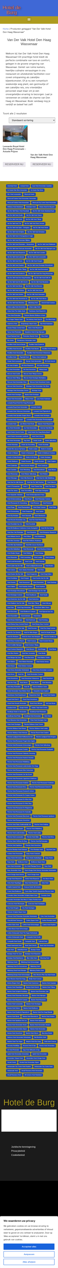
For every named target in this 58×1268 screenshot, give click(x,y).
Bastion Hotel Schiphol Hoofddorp (17, 991)
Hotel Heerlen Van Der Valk (41, 578)
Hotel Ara (21, 674)
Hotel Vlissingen (12, 478)
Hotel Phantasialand (24, 507)
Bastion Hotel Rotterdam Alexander (17, 995)
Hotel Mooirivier (31, 532)
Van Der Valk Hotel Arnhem (15, 294)
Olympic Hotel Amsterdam (33, 361)
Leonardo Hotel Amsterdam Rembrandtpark (39, 419)
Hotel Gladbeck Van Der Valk (15, 603)
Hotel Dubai (37, 616)
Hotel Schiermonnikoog (14, 499)
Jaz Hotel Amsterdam (30, 428)
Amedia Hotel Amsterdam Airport (29, 1062)
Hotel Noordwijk (30, 524)
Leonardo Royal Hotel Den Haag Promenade (20, 403)
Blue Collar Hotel (32, 958)
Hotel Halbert (11, 586)
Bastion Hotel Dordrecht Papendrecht (18, 1012)
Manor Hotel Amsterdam (14, 399)
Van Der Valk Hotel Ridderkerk (46, 244)
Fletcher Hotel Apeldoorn (14, 845)
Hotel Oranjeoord (27, 511)
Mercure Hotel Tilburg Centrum (33, 373)
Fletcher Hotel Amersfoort (33, 845)
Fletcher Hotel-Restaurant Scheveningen (19, 745)
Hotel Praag (10, 507)
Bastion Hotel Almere (32, 1033)
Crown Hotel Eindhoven (14, 891)
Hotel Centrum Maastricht (15, 649)
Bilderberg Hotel (35, 966)
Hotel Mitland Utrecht (13, 536)
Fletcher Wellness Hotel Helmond (17, 732)
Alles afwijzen (29, 1262)
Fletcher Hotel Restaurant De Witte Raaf (19, 799)
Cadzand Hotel (42, 941)
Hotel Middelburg (39, 536)
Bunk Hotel (10, 949)
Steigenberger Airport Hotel (29, 323)
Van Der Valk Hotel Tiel (14, 223)
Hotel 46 (26, 686)
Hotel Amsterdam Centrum (35, 674)
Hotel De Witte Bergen (30, 632)
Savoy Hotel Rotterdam (14, 332)
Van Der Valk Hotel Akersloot (15, 302)
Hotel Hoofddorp (12, 578)
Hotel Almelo (35, 682)
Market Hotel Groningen (32, 394)
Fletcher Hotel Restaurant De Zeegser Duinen (20, 795)
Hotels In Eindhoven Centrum (46, 453)
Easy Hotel (48, 866)
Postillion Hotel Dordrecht (36, 344)
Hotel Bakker (11, 661)
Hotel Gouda (43, 595)
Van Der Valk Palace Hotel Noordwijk (18, 211)
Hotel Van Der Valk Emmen (15, 482)
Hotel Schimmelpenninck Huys (35, 494)
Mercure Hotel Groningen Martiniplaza (35, 378)
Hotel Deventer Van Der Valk (15, 628)
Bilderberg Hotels (12, 962)
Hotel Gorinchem (34, 599)
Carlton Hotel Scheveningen (31, 924)
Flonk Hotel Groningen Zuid (38, 720)
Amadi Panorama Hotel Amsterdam (32, 1070)
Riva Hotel (45, 336)
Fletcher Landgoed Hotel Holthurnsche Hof (20, 736)
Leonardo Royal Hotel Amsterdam (17, 407)
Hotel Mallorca (27, 553)
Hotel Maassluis (12, 557)
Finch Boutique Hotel (37, 849)
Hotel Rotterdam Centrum (42, 499)
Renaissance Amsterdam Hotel (26, 340)
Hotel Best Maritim (12, 653)
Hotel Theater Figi (36, 486)
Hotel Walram (44, 474)
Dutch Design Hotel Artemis (15, 874)
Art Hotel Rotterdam (13, 1050)
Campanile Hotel (30, 941)
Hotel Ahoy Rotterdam (14, 686)
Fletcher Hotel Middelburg (34, 828)
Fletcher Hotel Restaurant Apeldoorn (43, 816)
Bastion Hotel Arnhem (48, 1016)
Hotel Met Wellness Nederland (32, 540)
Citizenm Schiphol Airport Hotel (16, 912)
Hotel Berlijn (41, 653)
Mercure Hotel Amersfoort (15, 386)
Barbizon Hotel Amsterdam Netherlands (19, 1037)
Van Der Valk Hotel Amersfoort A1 (17, 298)
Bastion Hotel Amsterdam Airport (17, 1029)
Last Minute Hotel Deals (27, 424)
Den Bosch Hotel (48, 878)
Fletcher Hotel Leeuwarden (15, 837)
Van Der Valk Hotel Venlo (14, 219)
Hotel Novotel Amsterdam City (16, 519)
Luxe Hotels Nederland (43, 399)
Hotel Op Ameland (12, 515)
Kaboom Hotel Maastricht (45, 424)
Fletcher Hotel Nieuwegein (15, 828)
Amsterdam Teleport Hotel (15, 1058)
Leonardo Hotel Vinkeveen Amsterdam (18, 411)
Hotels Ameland (39, 461)
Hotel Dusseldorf (12, 616)
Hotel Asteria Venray (43, 661)
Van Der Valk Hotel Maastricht (16, 252)
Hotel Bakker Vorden (44, 657)
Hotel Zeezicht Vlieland (27, 465)
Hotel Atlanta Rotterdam (26, 661)
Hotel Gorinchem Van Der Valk (16, 599)
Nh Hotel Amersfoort (30, 369)
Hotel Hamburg (51, 582)
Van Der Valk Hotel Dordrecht (16, 273)
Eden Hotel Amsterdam (14, 866)
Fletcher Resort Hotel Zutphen (40, 732)
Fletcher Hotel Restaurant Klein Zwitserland (20, 770)
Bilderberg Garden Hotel (37, 970)
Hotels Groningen (46, 457)
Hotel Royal (28, 499)
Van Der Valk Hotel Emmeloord (39, 269)
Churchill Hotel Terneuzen (15, 920)
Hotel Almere (24, 682)
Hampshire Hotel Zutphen (41, 691)
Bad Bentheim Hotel (40, 1037)
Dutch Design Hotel (33, 874)
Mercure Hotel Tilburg (13, 378)
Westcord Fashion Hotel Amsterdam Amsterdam (21, 198)
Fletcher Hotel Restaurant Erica (16, 787)
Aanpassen (29, 1254)
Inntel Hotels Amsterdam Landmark (17, 436)
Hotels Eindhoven (12, 461)
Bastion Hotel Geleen (13, 1008)
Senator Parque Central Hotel (16, 327)
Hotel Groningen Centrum (14, 595)
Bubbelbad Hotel (22, 949)
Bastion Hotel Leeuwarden (15, 1004)
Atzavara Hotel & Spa (29, 1045)
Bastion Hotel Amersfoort (14, 1033)
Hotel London (38, 557)
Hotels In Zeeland (46, 449)
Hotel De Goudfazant (50, 636)
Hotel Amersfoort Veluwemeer (30, 678)
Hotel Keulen (49, 565)
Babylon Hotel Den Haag (33, 1041)
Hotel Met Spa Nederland (14, 545)
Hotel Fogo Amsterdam (24, 607)
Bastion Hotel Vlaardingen (15, 987)
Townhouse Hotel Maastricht (37, 311)
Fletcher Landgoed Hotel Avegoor (46, 736)
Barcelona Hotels (47, 1033)
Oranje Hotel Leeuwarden (14, 361)
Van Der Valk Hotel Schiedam (36, 232)
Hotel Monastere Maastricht (48, 532)
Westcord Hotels (29, 194)
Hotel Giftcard (47, 603)
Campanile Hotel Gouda (14, 941)
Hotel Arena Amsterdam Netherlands (18, 670)
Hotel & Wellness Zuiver (40, 686)
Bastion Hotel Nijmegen (39, 995)
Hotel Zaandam (11, 469)
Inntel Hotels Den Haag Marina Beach (39, 432)
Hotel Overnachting (13, 511)
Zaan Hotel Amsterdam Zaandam (42, 186)
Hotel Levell (28, 561)
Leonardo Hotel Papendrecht (42, 411)
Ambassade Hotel (12, 1070)
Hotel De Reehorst (12, 636)
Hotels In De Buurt (31, 457)
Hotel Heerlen (11, 582)
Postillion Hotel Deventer (14, 348)
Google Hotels (24, 707)
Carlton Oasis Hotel (13, 924)
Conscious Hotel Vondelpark (36, 903)
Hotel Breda (52, 649)
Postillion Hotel (11, 357)
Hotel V (25, 486)
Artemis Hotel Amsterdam (46, 1045)
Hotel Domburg (43, 620)
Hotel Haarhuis (40, 586)
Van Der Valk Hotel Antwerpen (36, 294)
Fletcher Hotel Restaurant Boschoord (18, 816)
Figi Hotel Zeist (50, 849)
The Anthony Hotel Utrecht (34, 319)
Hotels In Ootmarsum (27, 453)
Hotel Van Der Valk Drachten (35, 482)
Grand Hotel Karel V (13, 699)
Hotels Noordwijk (43, 444)
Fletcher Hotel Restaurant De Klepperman (19, 808)
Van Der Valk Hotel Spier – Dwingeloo (18, 227)
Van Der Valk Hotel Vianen (34, 215)
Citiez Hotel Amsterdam (48, 916)
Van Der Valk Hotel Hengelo (34, 261)
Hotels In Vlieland (12, 453)
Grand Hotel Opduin (49, 695)
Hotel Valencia (51, 482)
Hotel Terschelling (26, 490)
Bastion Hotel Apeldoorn (37, 1020)
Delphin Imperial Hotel (13, 887)
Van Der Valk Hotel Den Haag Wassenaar (40, 273)
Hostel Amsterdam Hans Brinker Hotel (18, 691)
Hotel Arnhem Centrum (25, 666)
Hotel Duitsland (25, 616)
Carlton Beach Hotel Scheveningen (17, 928)
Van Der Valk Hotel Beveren (34, 286)
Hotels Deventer (26, 461)
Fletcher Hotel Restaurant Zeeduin (17, 749)
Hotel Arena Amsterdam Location (42, 670)
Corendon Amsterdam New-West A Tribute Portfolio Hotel (24, 899)
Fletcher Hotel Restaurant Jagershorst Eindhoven (21, 778)
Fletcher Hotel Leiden (34, 833)
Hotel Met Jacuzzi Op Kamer (34, 545)
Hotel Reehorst (47, 503)
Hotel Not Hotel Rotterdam (37, 519)
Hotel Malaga (39, 553)
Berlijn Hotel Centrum (35, 979)
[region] (29, 1242)
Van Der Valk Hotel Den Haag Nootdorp (19, 277)
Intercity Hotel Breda (46, 428)
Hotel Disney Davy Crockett (40, 624)
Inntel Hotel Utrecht (38, 436)
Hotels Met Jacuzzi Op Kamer (16, 449)
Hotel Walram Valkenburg (28, 474)
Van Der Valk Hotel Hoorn (14, 261)
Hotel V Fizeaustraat (13, 486)
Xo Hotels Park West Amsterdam (17, 190)
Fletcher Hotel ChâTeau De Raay (17, 841)
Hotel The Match (50, 486)
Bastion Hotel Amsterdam (37, 1029)
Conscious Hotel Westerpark (15, 903)
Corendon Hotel (45, 895)
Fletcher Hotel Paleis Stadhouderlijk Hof (19, 824)
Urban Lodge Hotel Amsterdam (16, 307)
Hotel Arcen (10, 674)
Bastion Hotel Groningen (33, 1004)
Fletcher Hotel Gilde (33, 837)
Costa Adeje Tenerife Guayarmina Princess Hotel (39, 891)
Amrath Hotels (11, 1062)
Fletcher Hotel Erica (48, 837)
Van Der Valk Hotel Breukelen (39, 282)
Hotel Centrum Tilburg (31, 645)
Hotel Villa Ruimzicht (27, 478)
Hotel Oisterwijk (26, 515)
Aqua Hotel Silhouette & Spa (31, 1050)
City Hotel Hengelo (13, 908)
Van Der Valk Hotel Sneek (40, 227)
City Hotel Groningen (28, 908)
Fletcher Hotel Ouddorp (41, 824)
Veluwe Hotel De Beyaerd (46, 207)
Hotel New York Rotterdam (15, 532)
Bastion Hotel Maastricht (38, 999)
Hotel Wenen (52, 469)
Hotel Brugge (41, 649)
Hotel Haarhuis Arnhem (26, 586)
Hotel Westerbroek (39, 469)
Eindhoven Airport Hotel (38, 862)
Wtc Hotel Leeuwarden (14, 194)
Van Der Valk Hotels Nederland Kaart (43, 211)
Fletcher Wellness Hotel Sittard (16, 728)
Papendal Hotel (24, 357)
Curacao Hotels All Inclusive (32, 887)
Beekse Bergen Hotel (13, 983)
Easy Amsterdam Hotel (14, 870)
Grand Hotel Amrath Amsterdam (16, 703)
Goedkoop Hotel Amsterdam (32, 716)
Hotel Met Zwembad (13, 540)
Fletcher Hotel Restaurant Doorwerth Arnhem (20, 791)
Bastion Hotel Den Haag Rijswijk (42, 1012)
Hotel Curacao (31, 641)
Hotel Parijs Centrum (39, 507)
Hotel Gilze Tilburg (33, 603)
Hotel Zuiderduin (12, 465)
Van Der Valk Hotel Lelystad (15, 257)
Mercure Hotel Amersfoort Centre (40, 382)
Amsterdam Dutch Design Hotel (35, 1058)
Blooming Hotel (44, 958)
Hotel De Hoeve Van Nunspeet (31, 636)
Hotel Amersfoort (48, 678)
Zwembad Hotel (12, 186)
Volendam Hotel (31, 207)
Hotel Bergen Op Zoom (14, 657)
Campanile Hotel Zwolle (34, 937)
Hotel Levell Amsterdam (14, 561)
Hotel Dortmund (30, 620)
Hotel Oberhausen (40, 515)
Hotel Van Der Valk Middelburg (45, 478)
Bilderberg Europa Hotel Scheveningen (18, 974)
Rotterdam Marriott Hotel (30, 336)
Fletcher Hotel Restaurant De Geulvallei (19, 812)
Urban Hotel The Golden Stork (16, 311)
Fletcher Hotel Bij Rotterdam (39, 841)
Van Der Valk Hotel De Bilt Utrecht (17, 282)
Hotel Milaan (27, 536)
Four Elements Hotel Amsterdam (17, 720)
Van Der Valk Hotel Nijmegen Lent (45, 248)
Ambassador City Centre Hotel (43, 1066)
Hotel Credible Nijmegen (14, 645)
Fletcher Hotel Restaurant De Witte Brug (19, 803)
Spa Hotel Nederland (46, 323)
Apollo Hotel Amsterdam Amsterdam (18, 1054)
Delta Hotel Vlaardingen (14, 883)
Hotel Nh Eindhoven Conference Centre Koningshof (22, 528)
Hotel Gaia (10, 607)
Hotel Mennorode (28, 549)
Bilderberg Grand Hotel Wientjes (16, 970)
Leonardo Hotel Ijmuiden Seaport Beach (19, 415)
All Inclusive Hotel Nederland (33, 1075)
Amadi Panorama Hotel (14, 1075)
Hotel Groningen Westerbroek (16, 590)
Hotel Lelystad (40, 561)
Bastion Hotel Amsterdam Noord (16, 1025)
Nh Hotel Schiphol (12, 365)
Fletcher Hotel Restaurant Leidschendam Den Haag (22, 766)
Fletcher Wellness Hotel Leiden (38, 728)
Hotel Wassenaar (12, 474)
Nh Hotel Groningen (43, 365)
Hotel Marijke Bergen (13, 553)
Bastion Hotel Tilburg (49, 987)
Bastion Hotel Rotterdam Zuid (39, 991)
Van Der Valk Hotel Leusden (37, 252)
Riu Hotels (10, 340)
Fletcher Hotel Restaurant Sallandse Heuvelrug (21, 753)
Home (6, 28)
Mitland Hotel (43, 369)
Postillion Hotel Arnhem (49, 348)
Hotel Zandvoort (42, 465)
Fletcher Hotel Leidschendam (16, 833)
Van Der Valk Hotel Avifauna (15, 290)
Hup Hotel (27, 440)
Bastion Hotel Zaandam (49, 983)
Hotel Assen (11, 666)
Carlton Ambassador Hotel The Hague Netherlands (22, 933)
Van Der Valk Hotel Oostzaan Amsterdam (19, 248)
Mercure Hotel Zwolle (13, 373)
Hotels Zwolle (38, 440)
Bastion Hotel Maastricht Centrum (17, 999)
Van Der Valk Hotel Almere (38, 298)
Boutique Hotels (35, 949)
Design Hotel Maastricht (14, 878)
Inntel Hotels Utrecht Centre (15, 432)
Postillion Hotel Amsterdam (15, 353)
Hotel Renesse (35, 503)
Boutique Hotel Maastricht (33, 954)
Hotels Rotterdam (12, 444)
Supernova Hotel (12, 323)
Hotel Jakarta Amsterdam (26, 570)
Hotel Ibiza (41, 570)
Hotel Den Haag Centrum (47, 628)
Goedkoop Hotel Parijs (14, 716)
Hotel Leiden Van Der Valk (15, 565)
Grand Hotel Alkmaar (36, 703)
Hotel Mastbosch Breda (44, 549)
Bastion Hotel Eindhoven (31, 1008)
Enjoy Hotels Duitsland (33, 853)
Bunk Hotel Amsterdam (47, 945)
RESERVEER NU (14, 164)
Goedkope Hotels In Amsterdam (16, 711)
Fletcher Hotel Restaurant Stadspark (42, 749)
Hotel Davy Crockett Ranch (15, 641)
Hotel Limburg (50, 557)
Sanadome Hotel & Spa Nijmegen (34, 332)
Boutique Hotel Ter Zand (14, 954)
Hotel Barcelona (29, 657)
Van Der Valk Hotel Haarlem (15, 265)
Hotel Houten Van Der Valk (15, 574)
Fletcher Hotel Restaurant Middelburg (18, 762)
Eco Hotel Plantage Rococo (33, 866)
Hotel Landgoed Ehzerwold (34, 565)
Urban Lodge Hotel (34, 307)
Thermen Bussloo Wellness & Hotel (34, 315)
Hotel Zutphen (52, 461)
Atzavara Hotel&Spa (13, 1045)
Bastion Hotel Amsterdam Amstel (40, 1025)
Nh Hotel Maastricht (28, 365)
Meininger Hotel (36, 390)
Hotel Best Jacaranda (28, 653)
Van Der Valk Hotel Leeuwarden (36, 257)
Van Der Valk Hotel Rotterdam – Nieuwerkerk (20, 244)
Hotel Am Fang (11, 682)
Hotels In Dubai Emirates (14, 457)
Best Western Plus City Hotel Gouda (44, 974)
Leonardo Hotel (11, 424)
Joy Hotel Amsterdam (13, 428)
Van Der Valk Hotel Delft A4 (42, 277)
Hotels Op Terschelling (28, 444)
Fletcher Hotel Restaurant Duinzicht (40, 787)
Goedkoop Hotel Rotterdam (38, 711)
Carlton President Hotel (49, 920)
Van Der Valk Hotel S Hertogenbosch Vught (20, 236)
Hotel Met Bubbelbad (13, 549)
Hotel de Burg (12, 10)
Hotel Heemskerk (38, 582)
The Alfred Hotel (50, 319)
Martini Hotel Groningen (14, 394)
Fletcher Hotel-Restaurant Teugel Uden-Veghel (21, 741)
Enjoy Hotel (10, 862)
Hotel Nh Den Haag (47, 528)
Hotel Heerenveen (24, 582)
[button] (29, 19)
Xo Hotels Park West (37, 190)
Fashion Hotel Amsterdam (15, 853)
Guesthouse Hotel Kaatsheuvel (16, 695)
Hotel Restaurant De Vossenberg (17, 503)
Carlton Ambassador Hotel (15, 937)
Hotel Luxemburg (26, 557)
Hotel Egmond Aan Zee (46, 611)
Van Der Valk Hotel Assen (35, 290)
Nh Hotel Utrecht (50, 361)
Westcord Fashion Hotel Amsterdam (18, 202)
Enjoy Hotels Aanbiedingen (34, 858)
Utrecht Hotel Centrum (48, 302)
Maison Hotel (29, 399)
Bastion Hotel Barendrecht (30, 1016)
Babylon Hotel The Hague (15, 1041)
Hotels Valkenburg (50, 440)
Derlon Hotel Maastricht (32, 878)
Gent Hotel (47, 716)
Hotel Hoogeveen (32, 574)
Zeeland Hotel (24, 186)
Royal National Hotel (13, 336)
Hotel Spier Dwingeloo (41, 490)
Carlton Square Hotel (32, 920)
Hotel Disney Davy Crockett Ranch (17, 624)
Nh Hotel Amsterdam (13, 369)
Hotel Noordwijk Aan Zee (14, 524)
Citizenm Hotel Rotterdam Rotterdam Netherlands (22, 916)
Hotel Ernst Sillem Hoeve (42, 607)
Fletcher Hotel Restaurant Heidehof (17, 782)
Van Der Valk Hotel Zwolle (15, 215)
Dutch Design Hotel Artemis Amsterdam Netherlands (40, 870)
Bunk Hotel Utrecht (30, 945)
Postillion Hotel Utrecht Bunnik (16, 344)
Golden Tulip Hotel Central (39, 707)
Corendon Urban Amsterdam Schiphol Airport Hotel (22, 895)
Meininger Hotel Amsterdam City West (37, 386)
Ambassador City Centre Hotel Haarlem (19, 1066)
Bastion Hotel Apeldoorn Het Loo (17, 1020)
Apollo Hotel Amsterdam (40, 1054)
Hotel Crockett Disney (46, 641)
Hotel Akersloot (46, 682)
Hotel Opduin (40, 511)
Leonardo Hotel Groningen (42, 415)
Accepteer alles (29, 1246)
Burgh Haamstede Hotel (14, 945)
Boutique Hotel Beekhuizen (15, 958)
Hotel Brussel (30, 649)
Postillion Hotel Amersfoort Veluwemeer (38, 353)
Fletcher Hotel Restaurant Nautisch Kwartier (20, 757)
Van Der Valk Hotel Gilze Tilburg (16, 269)
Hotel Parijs (52, 507)
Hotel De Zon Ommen (13, 632)
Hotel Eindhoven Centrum (27, 611)
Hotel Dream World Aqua (14, 620)
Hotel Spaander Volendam (15, 494)
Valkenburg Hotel (33, 302)
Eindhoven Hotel (22, 862)
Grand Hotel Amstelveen (30, 699)
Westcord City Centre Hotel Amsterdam (44, 202)
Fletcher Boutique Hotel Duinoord (17, 849)
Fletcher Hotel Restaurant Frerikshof (42, 782)
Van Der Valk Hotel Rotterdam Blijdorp (18, 240)
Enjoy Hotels (49, 858)
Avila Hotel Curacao (50, 1041)
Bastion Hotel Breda (13, 1016)
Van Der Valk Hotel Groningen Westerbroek (40, 265)
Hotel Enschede (12, 611)
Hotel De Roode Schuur (48, 632)
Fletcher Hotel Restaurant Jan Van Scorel (19, 774)
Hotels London (33, 449)
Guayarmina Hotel (34, 695)
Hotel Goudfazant (31, 595)
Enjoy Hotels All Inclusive (14, 858)
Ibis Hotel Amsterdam (13, 440)
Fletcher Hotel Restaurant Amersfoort (18, 820)
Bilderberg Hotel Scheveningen (30, 962)
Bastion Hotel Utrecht (32, 987)
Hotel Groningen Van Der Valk (37, 590)
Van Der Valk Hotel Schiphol (15, 232)
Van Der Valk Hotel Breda (14, 286)
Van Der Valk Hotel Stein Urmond (34, 223)
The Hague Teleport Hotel (15, 319)
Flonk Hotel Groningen (14, 724)
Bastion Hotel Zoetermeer (31, 983)
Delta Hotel (45, 883)
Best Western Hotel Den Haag (16, 979)
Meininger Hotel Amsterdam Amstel (17, 390)
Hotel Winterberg (25, 469)
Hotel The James (12, 490)
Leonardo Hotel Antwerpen (15, 419)
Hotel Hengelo (25, 578)
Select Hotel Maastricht (35, 327)
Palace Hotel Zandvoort (39, 357)
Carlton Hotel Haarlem (49, 924)
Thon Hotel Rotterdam (14, 315)
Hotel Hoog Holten (46, 574)
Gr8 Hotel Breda (50, 703)
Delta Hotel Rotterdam (31, 883)
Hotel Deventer (32, 628)
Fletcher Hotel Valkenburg (42, 745)
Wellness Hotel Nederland (15, 207)
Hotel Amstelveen (12, 678)
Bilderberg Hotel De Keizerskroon (17, 966)
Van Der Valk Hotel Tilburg (33, 219)
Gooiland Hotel (11, 707)
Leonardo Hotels (36, 407)
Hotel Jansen (11, 570)
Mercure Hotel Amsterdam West (16, 382)
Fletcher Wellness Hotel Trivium (33, 724)
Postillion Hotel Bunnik (32, 348)
